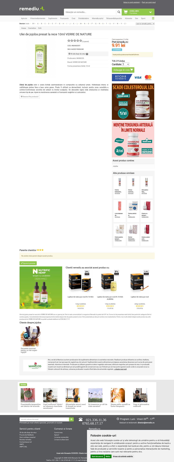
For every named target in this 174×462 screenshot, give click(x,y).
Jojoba (115, 166)
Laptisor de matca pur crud (140, 297)
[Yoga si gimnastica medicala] (140, 395)
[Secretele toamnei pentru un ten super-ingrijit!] (31, 336)
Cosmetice (32, 28)
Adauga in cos (121, 69)
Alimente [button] (128, 18)
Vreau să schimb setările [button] (123, 456)
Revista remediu (25, 440)
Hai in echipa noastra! (28, 437)
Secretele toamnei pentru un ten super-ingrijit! (29, 350)
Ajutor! (56, 435)
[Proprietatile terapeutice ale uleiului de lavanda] (28, 395)
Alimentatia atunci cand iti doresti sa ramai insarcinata (76, 406)
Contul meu (58, 432)
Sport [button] (143, 18)
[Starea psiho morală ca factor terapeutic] (118, 395)
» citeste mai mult (120, 369)
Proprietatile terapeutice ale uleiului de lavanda (30, 405)
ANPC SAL (23, 447)
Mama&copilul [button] (97, 18)
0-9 (33, 23)
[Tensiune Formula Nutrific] (133, 139)
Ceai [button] (73, 18)
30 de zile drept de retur (28, 432)
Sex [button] (136, 18)
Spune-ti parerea (29, 263)
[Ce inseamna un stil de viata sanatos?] (95, 395)
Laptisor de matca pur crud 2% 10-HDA (80, 297)
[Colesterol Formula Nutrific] (133, 102)
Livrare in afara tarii (61, 440)
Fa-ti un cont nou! (149, 2)
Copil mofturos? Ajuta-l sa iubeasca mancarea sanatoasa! (52, 406)
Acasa (23, 28)
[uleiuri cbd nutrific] (41, 287)
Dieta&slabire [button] (83, 18)
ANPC (22, 444)
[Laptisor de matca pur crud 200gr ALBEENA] (140, 282)
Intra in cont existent (131, 2)
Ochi (39, 28)
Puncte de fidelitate (27, 435)
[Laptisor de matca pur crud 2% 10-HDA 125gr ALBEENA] (80, 282)
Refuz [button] (108, 456)
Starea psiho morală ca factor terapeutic (120, 405)
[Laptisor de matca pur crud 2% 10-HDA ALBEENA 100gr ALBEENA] (110, 282)
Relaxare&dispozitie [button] (114, 18)
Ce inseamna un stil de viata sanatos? (97, 405)
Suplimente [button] (52, 18)
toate (27, 23)
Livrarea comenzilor (61, 437)
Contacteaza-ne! (26, 442)
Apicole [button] (24, 18)
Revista (23, 385)
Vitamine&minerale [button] (37, 18)
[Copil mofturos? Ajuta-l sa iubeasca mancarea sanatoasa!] (50, 395)
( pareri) (85, 41)
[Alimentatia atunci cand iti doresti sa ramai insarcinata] (73, 395)
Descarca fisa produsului (30, 96)
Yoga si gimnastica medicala (141, 405)
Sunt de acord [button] (97, 456)
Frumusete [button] (64, 18)
